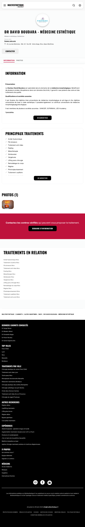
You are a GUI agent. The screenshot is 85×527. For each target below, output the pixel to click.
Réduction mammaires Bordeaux (12, 381)
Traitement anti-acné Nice (12, 297)
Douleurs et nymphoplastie (10, 435)
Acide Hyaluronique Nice (11, 260)
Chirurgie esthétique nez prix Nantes (13, 388)
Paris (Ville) (5, 349)
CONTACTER (10, 51)
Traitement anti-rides (15, 145)
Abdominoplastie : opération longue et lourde (15, 429)
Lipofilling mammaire (8, 408)
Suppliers (5, 473)
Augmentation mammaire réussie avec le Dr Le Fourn (18, 432)
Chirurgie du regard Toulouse (11, 397)
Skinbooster (12, 154)
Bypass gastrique (7, 417)
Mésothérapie (13, 151)
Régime (10, 166)
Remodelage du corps (16, 163)
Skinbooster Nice (9, 277)
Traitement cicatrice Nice (11, 262)
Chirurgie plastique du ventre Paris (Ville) (14, 369)
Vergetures (12, 157)
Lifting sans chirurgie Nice (12, 282)
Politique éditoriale (73, 512)
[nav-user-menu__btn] (80, 5)
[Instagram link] (35, 483)
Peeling (10, 148)
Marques (4, 470)
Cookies (36, 512)
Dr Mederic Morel (7, 331)
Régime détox (6, 405)
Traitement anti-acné (15, 175)
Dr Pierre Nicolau (7, 337)
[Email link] (49, 483)
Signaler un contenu (8, 458)
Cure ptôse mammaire (8, 420)
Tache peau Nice (7, 375)
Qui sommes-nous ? (8, 452)
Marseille (4, 358)
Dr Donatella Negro (8, 334)
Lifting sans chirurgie (15, 160)
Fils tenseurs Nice (9, 265)
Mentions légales (60, 512)
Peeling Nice (7, 271)
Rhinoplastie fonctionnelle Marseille (13, 378)
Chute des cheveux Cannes (10, 391)
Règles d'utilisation (25, 512)
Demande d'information (42, 228)
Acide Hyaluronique (15, 139)
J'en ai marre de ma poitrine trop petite (13, 438)
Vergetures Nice (8, 280)
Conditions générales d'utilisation (41, 515)
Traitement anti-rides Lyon (10, 372)
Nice (3, 355)
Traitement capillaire (15, 172)
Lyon (3, 352)
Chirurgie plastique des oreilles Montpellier (15, 385)
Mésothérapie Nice (9, 274)
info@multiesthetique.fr (50, 507)
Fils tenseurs (12, 142)
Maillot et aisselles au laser (10, 441)
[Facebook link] (42, 483)
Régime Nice (7, 288)
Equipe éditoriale (7, 455)
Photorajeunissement (15, 169)
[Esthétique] (16, 5)
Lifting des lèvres (7, 411)
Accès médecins (7, 466)
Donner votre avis (10, 41)
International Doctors (8, 476)
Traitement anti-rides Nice (12, 268)
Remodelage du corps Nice (12, 285)
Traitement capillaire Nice (11, 294)
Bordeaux (5, 361)
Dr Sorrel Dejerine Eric (8, 340)
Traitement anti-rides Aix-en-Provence (13, 394)
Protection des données (10, 512)
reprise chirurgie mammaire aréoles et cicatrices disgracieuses (21, 444)
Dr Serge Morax (6, 328)
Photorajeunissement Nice (12, 291)
